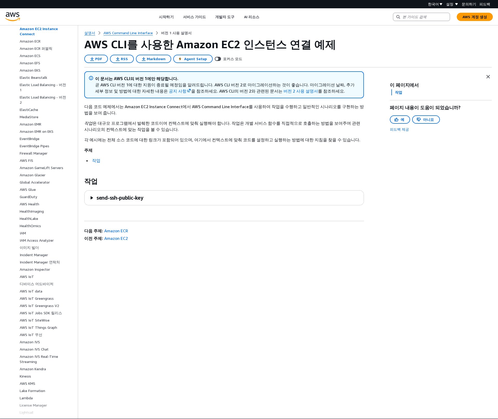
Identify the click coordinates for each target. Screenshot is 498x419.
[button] (116, 198)
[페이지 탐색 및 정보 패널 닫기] (488, 77)
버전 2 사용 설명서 (300, 91)
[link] (176, 33)
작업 (96, 160)
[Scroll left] (155, 17)
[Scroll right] (263, 17)
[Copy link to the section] (80, 181)
